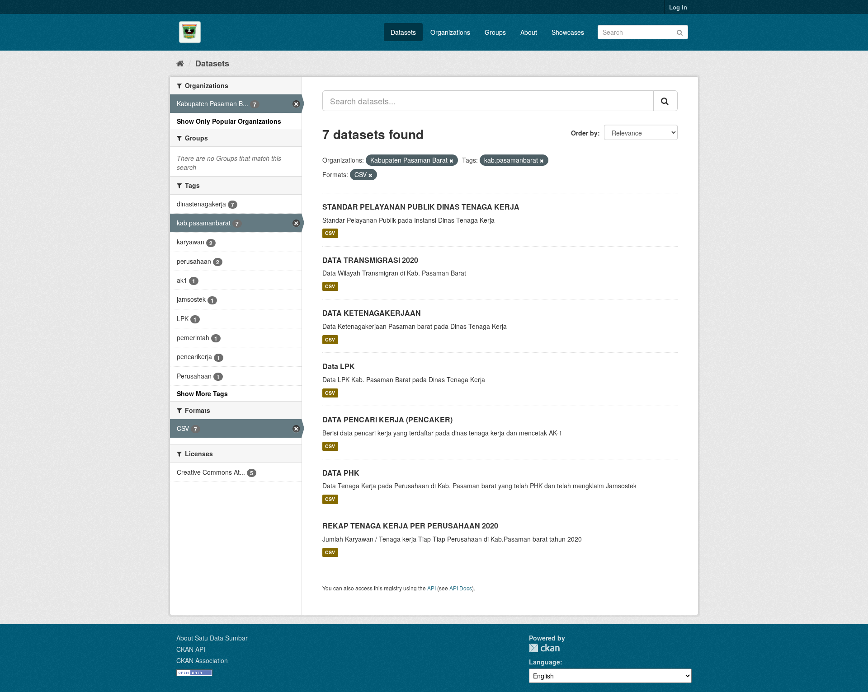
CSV (330, 233)
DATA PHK (340, 473)
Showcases (568, 32)
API (431, 588)
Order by (584, 132)
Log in (678, 7)
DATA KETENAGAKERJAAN (371, 313)
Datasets (403, 32)
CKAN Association (202, 660)
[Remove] (451, 160)
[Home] (180, 63)
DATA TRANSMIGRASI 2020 (370, 260)
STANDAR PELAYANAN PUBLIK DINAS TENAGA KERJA (420, 206)
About (528, 32)
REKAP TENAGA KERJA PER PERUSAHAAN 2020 (410, 525)
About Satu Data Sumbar (212, 637)
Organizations (450, 32)
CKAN (544, 648)
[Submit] (680, 31)
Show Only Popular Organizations (229, 121)
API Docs (460, 588)
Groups (495, 32)
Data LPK (338, 366)
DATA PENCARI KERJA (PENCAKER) (387, 419)
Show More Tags (202, 393)
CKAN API (190, 649)
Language (544, 661)
